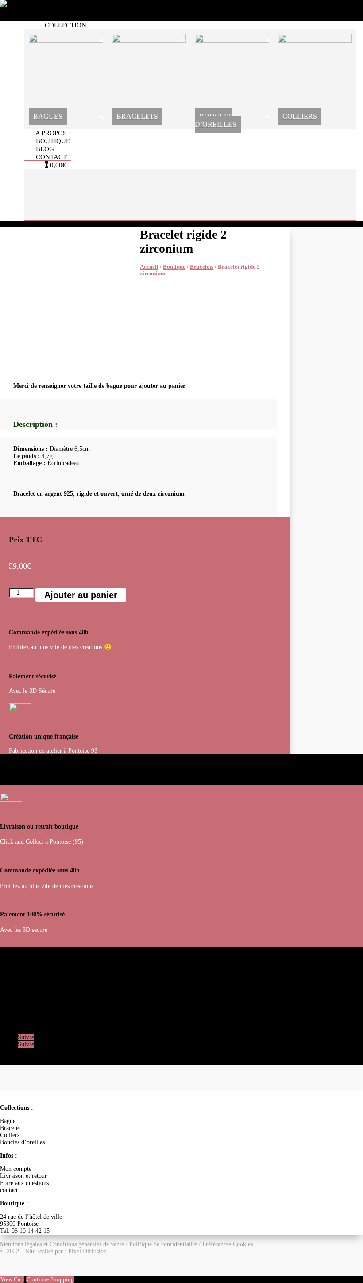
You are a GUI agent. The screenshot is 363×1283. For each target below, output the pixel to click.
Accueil (149, 267)
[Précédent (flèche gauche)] (15, 641)
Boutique (174, 267)
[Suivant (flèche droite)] (347, 641)
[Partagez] (314, 10)
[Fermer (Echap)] (334, 10)
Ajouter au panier (80, 595)
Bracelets (201, 267)
